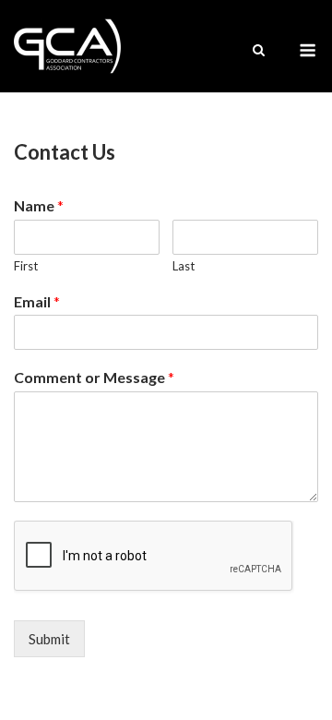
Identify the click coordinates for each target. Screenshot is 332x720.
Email (37, 301)
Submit (49, 638)
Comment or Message (94, 377)
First (26, 265)
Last (183, 265)
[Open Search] (259, 51)
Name (39, 205)
